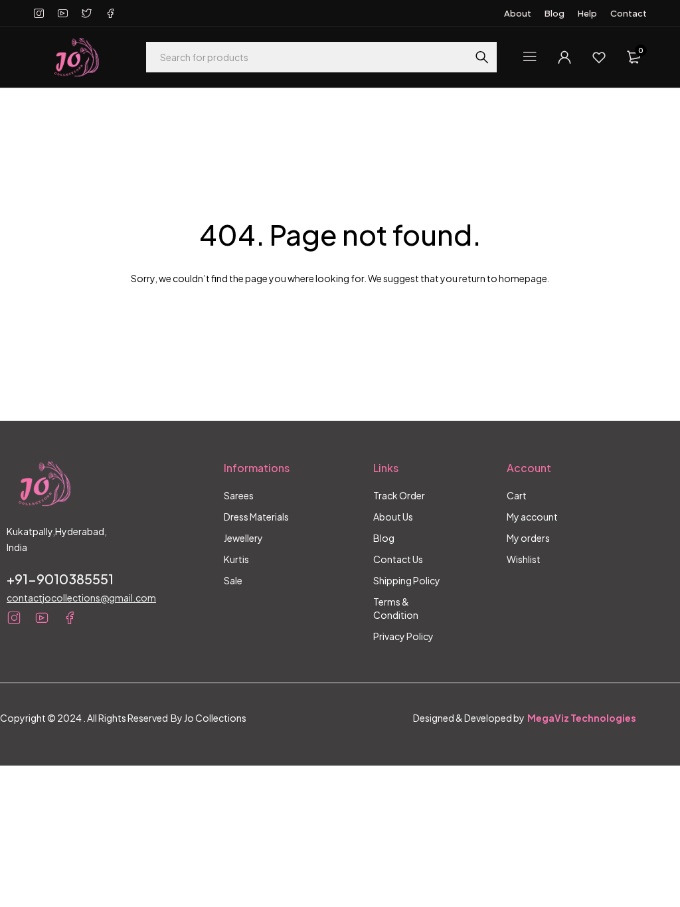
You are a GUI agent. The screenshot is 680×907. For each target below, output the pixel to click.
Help (587, 13)
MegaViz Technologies (581, 718)
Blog (554, 13)
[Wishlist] (599, 57)
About (517, 13)
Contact (628, 13)
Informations (257, 468)
